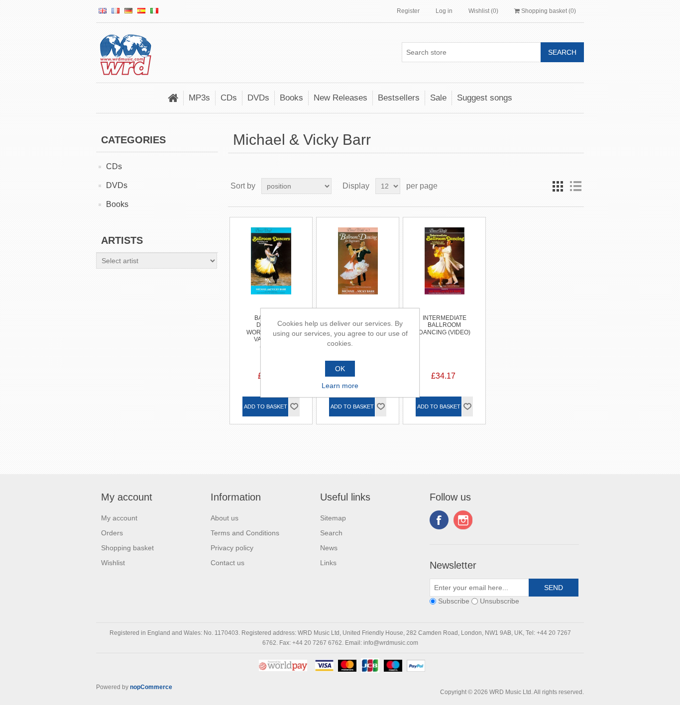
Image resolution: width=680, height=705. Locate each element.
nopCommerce (151, 687)
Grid (558, 186)
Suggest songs (484, 97)
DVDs (258, 97)
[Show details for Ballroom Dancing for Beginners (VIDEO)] (357, 258)
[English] (103, 10)
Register (408, 10)
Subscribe (453, 601)
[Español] (141, 10)
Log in (444, 10)
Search (331, 533)
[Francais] (115, 10)
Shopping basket (127, 548)
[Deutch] (128, 10)
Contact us (227, 563)
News (329, 548)
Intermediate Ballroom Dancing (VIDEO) (444, 325)
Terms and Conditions (245, 533)
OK (340, 369)
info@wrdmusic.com (390, 642)
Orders (112, 533)
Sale (438, 97)
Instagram (462, 519)
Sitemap (333, 518)
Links (328, 563)
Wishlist (113, 563)
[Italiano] (154, 10)
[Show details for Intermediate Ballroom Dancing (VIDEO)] (444, 258)
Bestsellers (399, 97)
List (575, 186)
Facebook (439, 519)
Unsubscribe (499, 601)
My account (119, 518)
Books (291, 97)
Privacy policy (232, 548)
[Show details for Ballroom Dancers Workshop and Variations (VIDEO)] (271, 258)
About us (224, 518)
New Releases (340, 97)
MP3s (199, 97)
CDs (229, 97)
